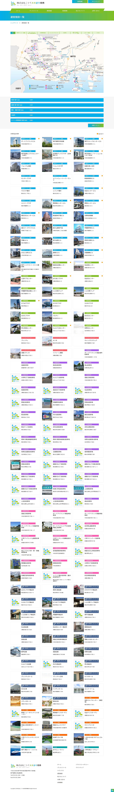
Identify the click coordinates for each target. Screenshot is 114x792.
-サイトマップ (80, 767)
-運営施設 (59, 773)
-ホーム (59, 764)
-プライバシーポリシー (82, 764)
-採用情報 (59, 782)
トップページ (14, 23)
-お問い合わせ (61, 779)
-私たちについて (61, 776)
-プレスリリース (61, 767)
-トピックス (60, 770)
